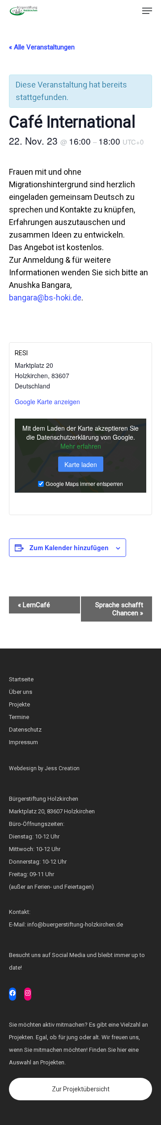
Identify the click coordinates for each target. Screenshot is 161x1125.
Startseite (21, 679)
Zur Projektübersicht (81, 1089)
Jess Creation (62, 768)
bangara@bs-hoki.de (45, 297)
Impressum (23, 742)
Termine (19, 717)
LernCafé (34, 605)
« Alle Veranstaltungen (42, 47)
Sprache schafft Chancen (119, 609)
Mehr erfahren (80, 445)
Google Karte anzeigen (47, 401)
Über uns (20, 691)
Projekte (19, 704)
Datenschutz (25, 729)
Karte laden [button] (80, 464)
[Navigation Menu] (147, 10)
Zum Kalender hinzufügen (69, 547)
